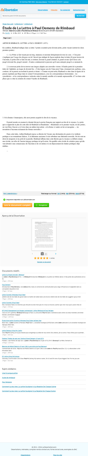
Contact (66, 2)
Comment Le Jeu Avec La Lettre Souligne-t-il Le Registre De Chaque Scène (29, 386)
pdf (67, 193)
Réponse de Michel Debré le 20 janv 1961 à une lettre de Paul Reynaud (24, 346)
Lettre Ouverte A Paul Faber (10, 303)
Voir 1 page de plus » (10, 193)
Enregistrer (43, 205)
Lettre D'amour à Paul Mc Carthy (12, 331)
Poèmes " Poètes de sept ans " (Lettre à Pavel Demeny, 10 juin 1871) (23, 339)
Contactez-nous (79, 10)
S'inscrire (54, 10)
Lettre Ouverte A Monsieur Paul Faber (13, 295)
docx (77, 193)
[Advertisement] (44, 98)
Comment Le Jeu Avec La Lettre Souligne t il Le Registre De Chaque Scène (29, 391)
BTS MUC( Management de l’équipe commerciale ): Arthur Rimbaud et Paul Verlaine (27, 311)
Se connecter (65, 10)
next (55, 254)
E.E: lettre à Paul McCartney (10, 356)
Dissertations (43, 10)
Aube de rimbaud (8, 377)
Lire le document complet (17, 205)
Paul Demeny (6, 285)
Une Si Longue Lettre (10, 373)
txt (58, 193)
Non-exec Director (41, 2)
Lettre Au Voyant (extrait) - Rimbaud (13, 275)
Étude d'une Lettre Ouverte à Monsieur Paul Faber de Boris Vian (21, 321)
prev (32, 254)
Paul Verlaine (7, 382)
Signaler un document (44, 262)
